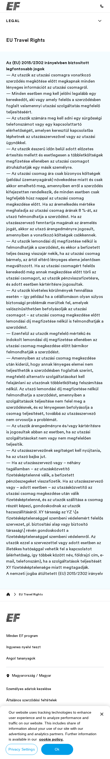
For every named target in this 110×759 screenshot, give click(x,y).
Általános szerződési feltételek (31, 700)
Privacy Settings (21, 749)
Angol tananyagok (20, 658)
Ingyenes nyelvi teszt (23, 647)
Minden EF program (22, 636)
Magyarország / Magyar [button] (31, 675)
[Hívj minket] (102, 6)
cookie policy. (51, 739)
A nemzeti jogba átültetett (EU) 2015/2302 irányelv (54, 573)
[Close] (101, 714)
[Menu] (100, 21)
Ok (57, 749)
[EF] (13, 6)
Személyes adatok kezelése (28, 689)
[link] (13, 21)
